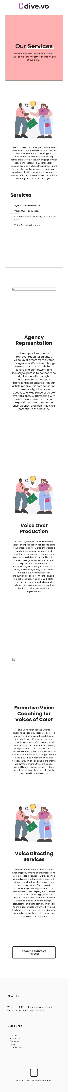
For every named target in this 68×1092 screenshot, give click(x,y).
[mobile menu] (63, 6)
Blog (12, 1044)
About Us (15, 1038)
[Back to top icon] (34, 1073)
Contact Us (16, 1047)
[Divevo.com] (34, 6)
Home (13, 1035)
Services (14, 1041)
